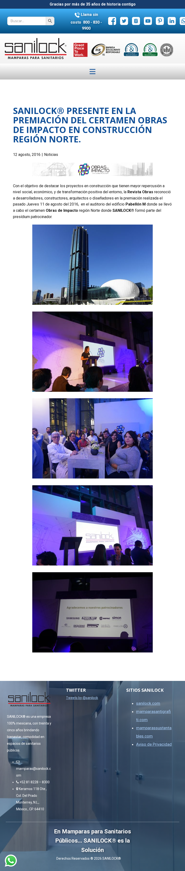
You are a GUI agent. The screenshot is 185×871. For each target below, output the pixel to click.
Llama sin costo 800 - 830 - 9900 (86, 21)
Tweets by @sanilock (82, 698)
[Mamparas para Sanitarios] (35, 48)
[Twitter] (124, 21)
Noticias (51, 154)
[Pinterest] (160, 21)
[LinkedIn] (172, 21)
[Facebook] (112, 21)
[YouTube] (148, 21)
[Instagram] (136, 21)
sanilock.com (148, 703)
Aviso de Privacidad (154, 744)
